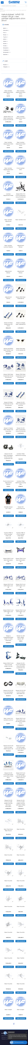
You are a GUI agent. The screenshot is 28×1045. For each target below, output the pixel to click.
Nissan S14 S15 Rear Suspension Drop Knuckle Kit (20, 429)
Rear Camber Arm (21, 219)
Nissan (5, 34)
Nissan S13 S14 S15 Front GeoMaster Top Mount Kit (8, 692)
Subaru (5, 41)
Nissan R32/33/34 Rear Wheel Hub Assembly (8, 350)
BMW (5, 28)
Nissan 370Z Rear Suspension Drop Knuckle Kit (20, 376)
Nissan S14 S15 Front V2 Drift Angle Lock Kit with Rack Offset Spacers (20, 803)
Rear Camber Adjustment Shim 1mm (20, 118)
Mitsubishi (6, 47)
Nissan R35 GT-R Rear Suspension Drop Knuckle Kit (8, 118)
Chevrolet (6, 30)
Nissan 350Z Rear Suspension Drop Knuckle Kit (8, 376)
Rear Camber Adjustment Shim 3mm (8, 92)
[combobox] (14, 6)
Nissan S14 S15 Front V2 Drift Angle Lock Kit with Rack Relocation (8, 803)
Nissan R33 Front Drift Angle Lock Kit (8, 586)
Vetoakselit (6, 52)
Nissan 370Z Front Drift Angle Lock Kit (21, 611)
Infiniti (5, 39)
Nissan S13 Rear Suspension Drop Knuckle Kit (8, 404)
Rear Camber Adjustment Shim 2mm (8, 144)
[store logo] (14, 2)
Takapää (6, 66)
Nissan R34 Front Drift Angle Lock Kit (20, 586)
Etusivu (1, 8)
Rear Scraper (8, 1009)
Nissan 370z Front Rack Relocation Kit (21, 560)
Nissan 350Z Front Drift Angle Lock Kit (8, 611)
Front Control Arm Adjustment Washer (8, 482)
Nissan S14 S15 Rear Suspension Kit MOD (20, 404)
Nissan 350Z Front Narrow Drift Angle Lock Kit (8, 664)
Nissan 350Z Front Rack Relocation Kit (8, 560)
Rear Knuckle (20, 829)
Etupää (5, 64)
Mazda (5, 43)
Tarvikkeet (6, 50)
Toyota (5, 37)
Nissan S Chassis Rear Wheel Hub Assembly (8, 429)
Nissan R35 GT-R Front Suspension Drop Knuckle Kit (21, 195)
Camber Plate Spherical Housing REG (21, 482)
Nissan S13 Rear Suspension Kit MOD (8, 324)
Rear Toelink (20, 958)
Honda (5, 45)
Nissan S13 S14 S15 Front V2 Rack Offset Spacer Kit (8, 747)
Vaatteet (5, 54)
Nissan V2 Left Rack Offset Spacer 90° (21, 637)
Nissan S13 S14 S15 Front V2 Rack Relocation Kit (20, 692)
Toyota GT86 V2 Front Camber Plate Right (20, 534)
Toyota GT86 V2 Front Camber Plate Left (8, 534)
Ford (4, 32)
